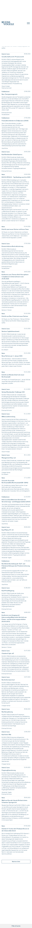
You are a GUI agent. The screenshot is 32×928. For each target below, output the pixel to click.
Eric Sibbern (5, 350)
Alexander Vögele (6, 557)
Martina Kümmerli (6, 88)
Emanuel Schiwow (7, 112)
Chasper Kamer (6, 472)
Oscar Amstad (6, 86)
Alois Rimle (5, 148)
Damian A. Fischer (7, 310)
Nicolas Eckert (5, 114)
